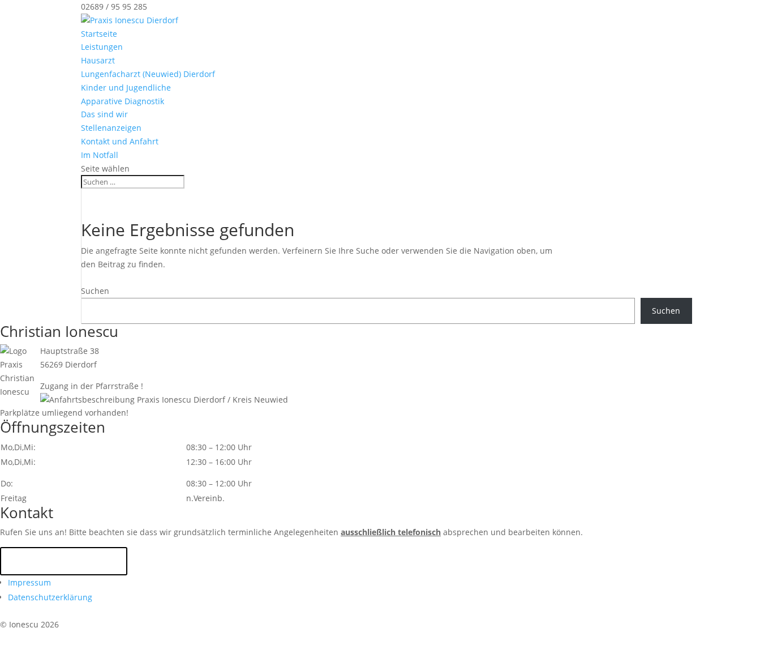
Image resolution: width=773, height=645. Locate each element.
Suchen (95, 290)
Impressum (29, 582)
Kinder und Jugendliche (126, 87)
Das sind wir (104, 114)
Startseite (99, 33)
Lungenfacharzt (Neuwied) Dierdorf (148, 74)
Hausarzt (98, 60)
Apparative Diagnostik (122, 101)
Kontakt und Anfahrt (119, 141)
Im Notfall (99, 154)
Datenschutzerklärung (50, 597)
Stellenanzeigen (111, 127)
